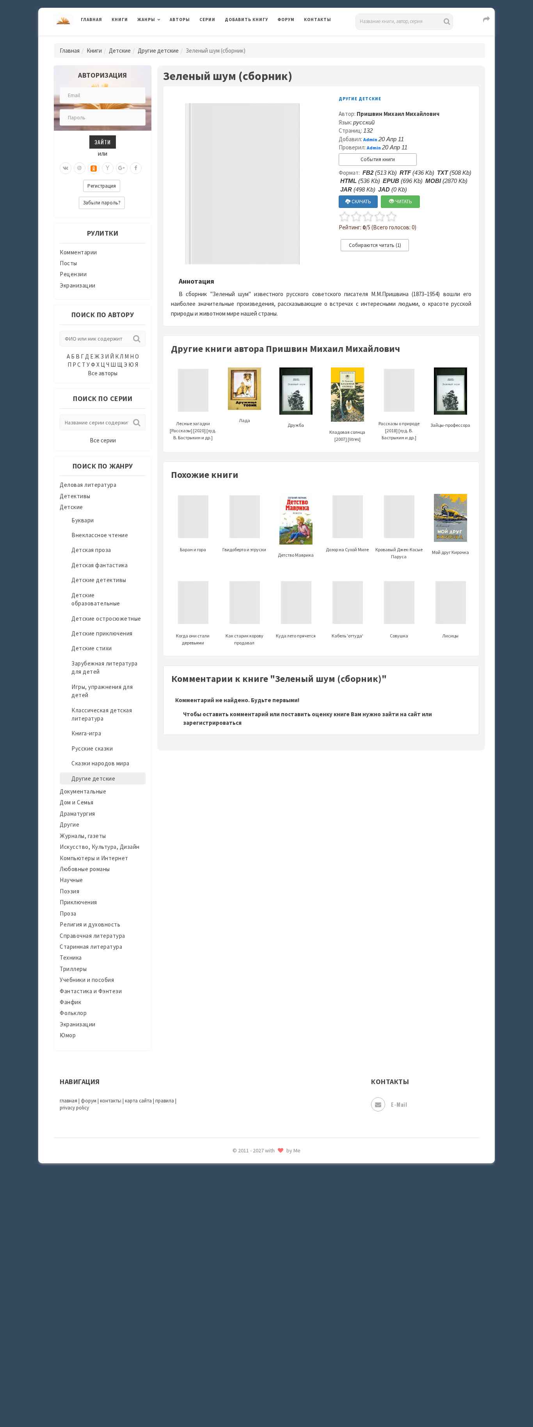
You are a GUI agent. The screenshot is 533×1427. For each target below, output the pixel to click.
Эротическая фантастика (260, 1365)
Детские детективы (98, 580)
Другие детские (158, 50)
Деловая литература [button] (165, 40)
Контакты (317, 19)
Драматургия (77, 813)
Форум (286, 19)
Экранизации (78, 285)
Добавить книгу (246, 19)
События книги (378, 159)
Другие (69, 824)
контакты (110, 1100)
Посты (68, 263)
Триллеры (73, 969)
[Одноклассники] (93, 168)
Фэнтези (237, 1296)
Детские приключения (102, 633)
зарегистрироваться (212, 722)
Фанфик (70, 1002)
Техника (71, 957)
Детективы (75, 496)
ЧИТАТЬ (403, 201)
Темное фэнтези (248, 1226)
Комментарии (78, 252)
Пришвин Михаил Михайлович (398, 113)
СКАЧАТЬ (360, 201)
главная (68, 1100)
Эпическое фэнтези (252, 1348)
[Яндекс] (108, 168)
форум (88, 1100)
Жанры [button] (146, 19)
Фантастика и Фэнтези (91, 991)
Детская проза (91, 550)
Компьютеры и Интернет (94, 858)
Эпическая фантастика (257, 1330)
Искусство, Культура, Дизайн (100, 846)
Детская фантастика (99, 565)
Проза (68, 913)
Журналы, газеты (83, 836)
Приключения (78, 902)
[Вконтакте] (65, 168)
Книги (120, 19)
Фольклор (73, 1013)
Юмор (68, 1035)
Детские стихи (91, 648)
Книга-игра (86, 733)
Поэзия (69, 891)
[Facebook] (136, 168)
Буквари (82, 520)
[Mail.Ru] (79, 168)
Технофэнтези (245, 1243)
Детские (120, 50)
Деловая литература (253, 40)
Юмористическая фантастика (266, 1400)
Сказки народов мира (100, 763)
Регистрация (101, 186)
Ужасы (234, 1261)
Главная (91, 19)
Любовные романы (85, 869)
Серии (207, 19)
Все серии (103, 440)
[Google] (122, 168)
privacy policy (74, 1107)
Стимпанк (239, 1208)
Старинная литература (91, 946)
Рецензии (73, 274)
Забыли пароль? (102, 202)
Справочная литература (92, 935)
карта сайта (138, 1100)
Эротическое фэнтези (255, 1383)
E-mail (399, 1104)
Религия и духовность (90, 924)
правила (164, 1100)
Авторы (180, 19)
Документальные (83, 791)
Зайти (102, 142)
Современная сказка (253, 1174)
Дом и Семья (77, 802)
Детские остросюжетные (106, 618)
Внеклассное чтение (99, 535)
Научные (71, 880)
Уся (230, 1278)
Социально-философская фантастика (277, 1191)
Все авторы (102, 373)
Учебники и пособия (87, 979)
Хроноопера (241, 1313)
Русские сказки (92, 748)
